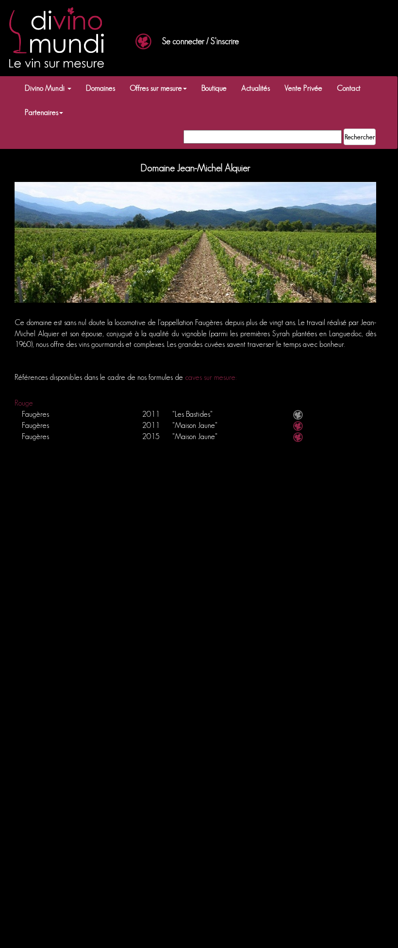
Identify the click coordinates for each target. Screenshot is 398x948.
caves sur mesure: (211, 377)
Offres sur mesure (156, 88)
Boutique (214, 88)
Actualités (255, 88)
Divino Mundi (45, 88)
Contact (349, 88)
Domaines (100, 88)
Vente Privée (303, 88)
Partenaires (41, 112)
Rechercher (360, 137)
